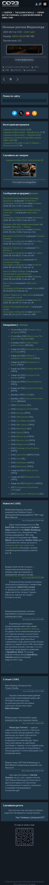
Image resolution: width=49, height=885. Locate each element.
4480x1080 (17, 36)
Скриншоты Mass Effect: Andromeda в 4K (24, 160)
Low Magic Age (23, 421)
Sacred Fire (21, 455)
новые (34, 193)
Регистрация (40, 4)
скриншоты (31, 70)
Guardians (37, 203)
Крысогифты (9, 283)
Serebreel (37, 265)
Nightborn (31, 483)
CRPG (36, 67)
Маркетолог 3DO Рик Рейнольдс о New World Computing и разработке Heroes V (23, 765)
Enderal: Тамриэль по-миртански (18, 295)
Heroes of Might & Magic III (15, 271)
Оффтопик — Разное (21, 227)
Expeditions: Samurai (29, 629)
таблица (23, 325)
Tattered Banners (34, 382)
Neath (19, 433)
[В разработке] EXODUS (14, 236)
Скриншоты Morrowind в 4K (16, 130)
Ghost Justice (32, 470)
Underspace (22, 463)
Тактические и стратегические (17, 274)
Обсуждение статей (12, 298)
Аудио (6, 309)
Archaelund (22, 405)
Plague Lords (22, 444)
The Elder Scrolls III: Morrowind (17, 67)
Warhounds (21, 467)
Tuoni (18, 459)
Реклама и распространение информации (24, 882)
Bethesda (17, 70)
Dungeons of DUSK (25, 409)
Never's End (22, 437)
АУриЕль (37, 230)
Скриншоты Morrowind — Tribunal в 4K (20, 135)
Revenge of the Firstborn (28, 448)
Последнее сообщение (13, 203)
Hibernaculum (23, 417)
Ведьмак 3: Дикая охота (14, 248)
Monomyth (22, 429)
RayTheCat (38, 218)
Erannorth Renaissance (13, 260)
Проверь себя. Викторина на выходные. (21, 224)
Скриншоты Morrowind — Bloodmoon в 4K (22, 132)
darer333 (37, 300)
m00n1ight (29, 32)
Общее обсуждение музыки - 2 (17, 307)
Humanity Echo (33, 477)
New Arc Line (22, 440)
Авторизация (36, 4)
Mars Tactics (22, 425)
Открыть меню (45, 4)
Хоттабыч (37, 241)
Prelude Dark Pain (34, 369)
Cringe (36, 288)
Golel (27, 395)
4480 (7, 70)
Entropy (20, 413)
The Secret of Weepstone (27, 494)
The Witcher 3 (30, 201)
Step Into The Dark (34, 388)
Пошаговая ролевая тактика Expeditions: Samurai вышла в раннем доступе (20, 614)
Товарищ (37, 277)
